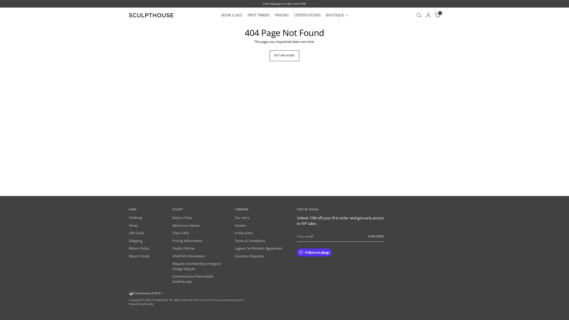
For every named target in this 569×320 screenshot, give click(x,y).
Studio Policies (183, 248)
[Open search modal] (419, 15)
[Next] (318, 4)
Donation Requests (249, 256)
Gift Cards (136, 233)
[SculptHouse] (151, 15)
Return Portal (139, 256)
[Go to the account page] (428, 15)
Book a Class (182, 217)
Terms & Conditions (250, 240)
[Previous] (251, 4)
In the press (244, 233)
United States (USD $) (147, 293)
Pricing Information (187, 240)
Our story (242, 217)
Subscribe (376, 236)
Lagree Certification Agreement (258, 248)
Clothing (135, 217)
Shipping (135, 240)
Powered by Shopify (141, 304)
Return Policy (139, 248)
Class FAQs (180, 233)
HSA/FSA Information (188, 256)
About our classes (186, 225)
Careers (240, 225)
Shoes (133, 225)
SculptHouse (160, 300)
